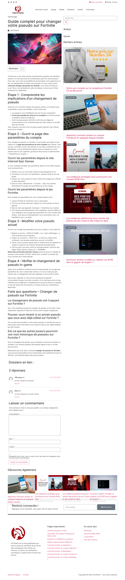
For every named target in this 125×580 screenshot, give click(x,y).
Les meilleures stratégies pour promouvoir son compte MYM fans (47, 496)
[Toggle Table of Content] (21, 69)
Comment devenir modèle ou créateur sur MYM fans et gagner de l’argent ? (89, 261)
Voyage (53, 9)
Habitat (61, 9)
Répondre (17, 383)
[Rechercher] (65, 22)
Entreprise (70, 9)
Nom (11, 439)
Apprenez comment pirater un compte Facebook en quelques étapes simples (85, 136)
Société (80, 9)
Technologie (90, 9)
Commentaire (14, 414)
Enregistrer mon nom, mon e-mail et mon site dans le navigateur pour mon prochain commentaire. (34, 457)
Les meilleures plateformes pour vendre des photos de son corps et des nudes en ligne (87, 219)
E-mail (12, 447)
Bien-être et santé (41, 9)
